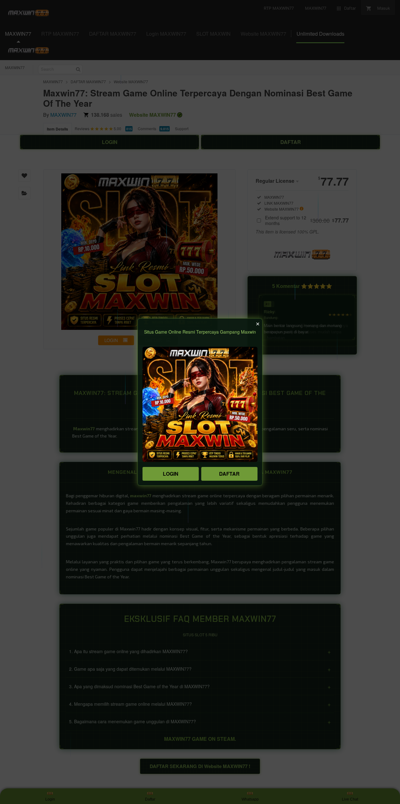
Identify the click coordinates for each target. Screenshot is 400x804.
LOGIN (170, 473)
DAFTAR (229, 473)
